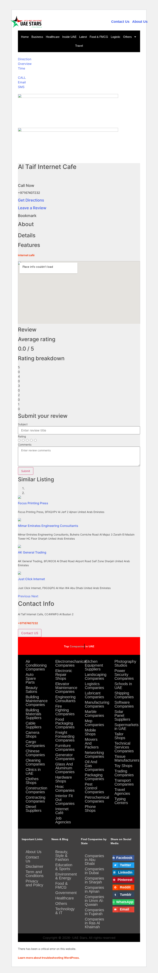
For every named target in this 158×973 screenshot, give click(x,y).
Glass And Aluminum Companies (65, 768)
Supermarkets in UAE (125, 727)
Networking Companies (94, 754)
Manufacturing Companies (96, 704)
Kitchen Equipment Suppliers (94, 665)
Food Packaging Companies (65, 723)
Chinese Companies (35, 753)
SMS (21, 87)
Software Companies (124, 704)
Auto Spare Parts (31, 678)
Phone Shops (90, 808)
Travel (79, 45)
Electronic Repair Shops (63, 675)
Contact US (29, 633)
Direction (24, 59)
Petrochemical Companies (96, 799)
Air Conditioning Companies (36, 665)
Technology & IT (65, 911)
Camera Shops (32, 734)
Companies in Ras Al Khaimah (94, 923)
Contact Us (120, 22)
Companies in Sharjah (94, 880)
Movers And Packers (92, 743)
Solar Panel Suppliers (122, 715)
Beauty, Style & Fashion (62, 856)
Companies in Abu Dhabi (94, 860)
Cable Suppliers (33, 725)
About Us (140, 22)
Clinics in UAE (33, 771)
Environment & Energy (66, 876)
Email (22, 82)
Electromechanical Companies (66, 663)
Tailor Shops (119, 736)
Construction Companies (36, 790)
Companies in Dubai (94, 871)
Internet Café (62, 811)
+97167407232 (28, 623)
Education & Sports (63, 867)
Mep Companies (94, 723)
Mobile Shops (90, 732)
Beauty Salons (32, 690)
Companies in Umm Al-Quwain (94, 901)
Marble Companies (94, 713)
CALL (22, 78)
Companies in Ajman (94, 889)
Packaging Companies (94, 777)
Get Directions (31, 200)
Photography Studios (125, 663)
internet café (26, 255)
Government (66, 893)
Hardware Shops (63, 779)
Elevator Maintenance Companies (66, 688)
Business (37, 36)
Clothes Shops (32, 781)
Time (21, 68)
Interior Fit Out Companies (65, 800)
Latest (83, 36)
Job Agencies (63, 820)
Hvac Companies (65, 788)
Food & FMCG (99, 36)
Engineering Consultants (65, 699)
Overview (25, 64)
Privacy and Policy (34, 883)
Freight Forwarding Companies (65, 736)
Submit (25, 471)
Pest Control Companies (94, 788)
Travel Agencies (122, 791)
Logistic (115, 36)
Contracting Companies (35, 799)
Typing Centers (121, 801)
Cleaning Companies (35, 762)
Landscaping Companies (95, 676)
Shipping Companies (124, 695)
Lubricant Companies (94, 695)
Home (25, 36)
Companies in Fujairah (94, 912)
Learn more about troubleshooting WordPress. (49, 957)
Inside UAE (69, 36)
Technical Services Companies (124, 747)
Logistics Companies (94, 686)
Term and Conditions (35, 874)
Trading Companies (124, 773)
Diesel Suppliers (33, 808)
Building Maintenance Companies (37, 701)
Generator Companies (65, 757)
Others (127, 36)
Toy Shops (123, 766)
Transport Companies (124, 782)
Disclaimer (34, 866)
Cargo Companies (35, 744)
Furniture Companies (65, 747)
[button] (24, 596)
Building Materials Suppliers (33, 714)
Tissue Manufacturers (125, 758)
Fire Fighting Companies (65, 710)
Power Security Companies (124, 675)
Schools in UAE (123, 686)
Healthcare (53, 36)
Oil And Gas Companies (94, 766)
